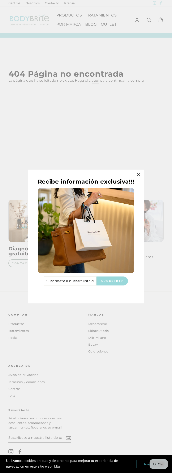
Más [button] (57, 466)
